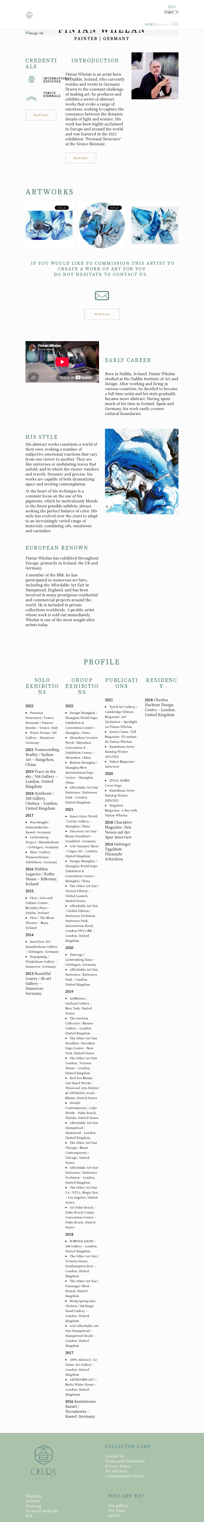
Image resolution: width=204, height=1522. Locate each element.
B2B (29, 1515)
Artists (114, 1515)
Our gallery (118, 1505)
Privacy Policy (117, 1465)
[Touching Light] (49, 225)
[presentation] (34, 225)
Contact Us (114, 1456)
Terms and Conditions (125, 1460)
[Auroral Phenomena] (102, 225)
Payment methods (42, 1510)
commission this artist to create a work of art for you (116, 265)
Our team (116, 1510)
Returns (33, 1500)
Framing (33, 1505)
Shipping (33, 1495)
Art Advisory (116, 1470)
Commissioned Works (124, 1475)
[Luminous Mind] (154, 225)
